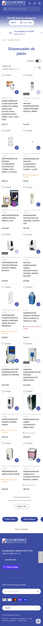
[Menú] (39, 3)
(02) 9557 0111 (10, 560)
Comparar (30, 61)
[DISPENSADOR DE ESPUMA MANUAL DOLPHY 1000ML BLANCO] (11, 245)
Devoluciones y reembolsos (18, 618)
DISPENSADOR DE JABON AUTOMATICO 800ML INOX (31, 423)
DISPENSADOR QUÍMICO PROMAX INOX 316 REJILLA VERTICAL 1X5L (31, 317)
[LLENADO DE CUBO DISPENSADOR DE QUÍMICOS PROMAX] (11, 355)
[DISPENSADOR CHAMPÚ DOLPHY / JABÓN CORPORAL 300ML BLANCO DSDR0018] (11, 298)
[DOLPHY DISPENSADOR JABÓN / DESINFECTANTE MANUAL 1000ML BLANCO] (32, 246)
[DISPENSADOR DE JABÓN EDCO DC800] (11, 454)
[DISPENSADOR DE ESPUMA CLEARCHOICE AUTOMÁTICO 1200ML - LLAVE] (32, 142)
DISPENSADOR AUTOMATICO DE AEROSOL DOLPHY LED (31, 219)
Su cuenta (5, 618)
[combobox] (21, 8)
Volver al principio (21, 529)
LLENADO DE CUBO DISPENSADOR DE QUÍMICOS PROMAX (10, 372)
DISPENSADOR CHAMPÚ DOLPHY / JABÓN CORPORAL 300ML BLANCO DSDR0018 (10, 320)
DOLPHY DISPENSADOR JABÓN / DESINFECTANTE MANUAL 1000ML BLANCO (30, 269)
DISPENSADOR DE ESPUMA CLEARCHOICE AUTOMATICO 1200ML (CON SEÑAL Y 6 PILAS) (10, 165)
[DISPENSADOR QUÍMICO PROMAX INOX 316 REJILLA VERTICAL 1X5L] (32, 298)
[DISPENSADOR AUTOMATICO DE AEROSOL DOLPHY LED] (32, 198)
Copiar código (27, 23)
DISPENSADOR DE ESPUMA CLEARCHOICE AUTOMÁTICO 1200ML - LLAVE (31, 164)
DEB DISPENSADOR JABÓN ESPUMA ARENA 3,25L (10, 218)
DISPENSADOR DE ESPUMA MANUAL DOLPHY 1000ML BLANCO (10, 266)
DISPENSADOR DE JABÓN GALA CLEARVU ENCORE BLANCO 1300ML (31, 475)
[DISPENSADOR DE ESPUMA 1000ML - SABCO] (11, 402)
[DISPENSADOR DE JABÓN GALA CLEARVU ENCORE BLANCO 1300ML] (32, 454)
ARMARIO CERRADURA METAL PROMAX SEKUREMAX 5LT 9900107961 (32, 374)
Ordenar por (6, 66)
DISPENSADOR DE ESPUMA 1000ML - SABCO (10, 422)
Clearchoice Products (13, 615)
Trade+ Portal (10, 519)
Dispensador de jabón (13, 40)
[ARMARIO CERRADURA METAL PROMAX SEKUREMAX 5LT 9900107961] (32, 355)
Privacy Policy (22, 620)
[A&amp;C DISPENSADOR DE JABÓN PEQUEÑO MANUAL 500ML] (32, 86)
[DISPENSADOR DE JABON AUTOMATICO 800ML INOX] (32, 402)
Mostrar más (21, 506)
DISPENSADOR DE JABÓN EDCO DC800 (11, 472)
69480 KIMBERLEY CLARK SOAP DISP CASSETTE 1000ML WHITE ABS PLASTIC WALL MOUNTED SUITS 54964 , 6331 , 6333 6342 (10, 110)
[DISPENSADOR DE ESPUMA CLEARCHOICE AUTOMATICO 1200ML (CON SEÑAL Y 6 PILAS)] (11, 142)
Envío (30, 618)
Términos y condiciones (9, 620)
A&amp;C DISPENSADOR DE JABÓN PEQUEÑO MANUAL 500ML (31, 107)
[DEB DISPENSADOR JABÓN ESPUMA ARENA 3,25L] (11, 198)
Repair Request (29, 519)
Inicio (3, 40)
